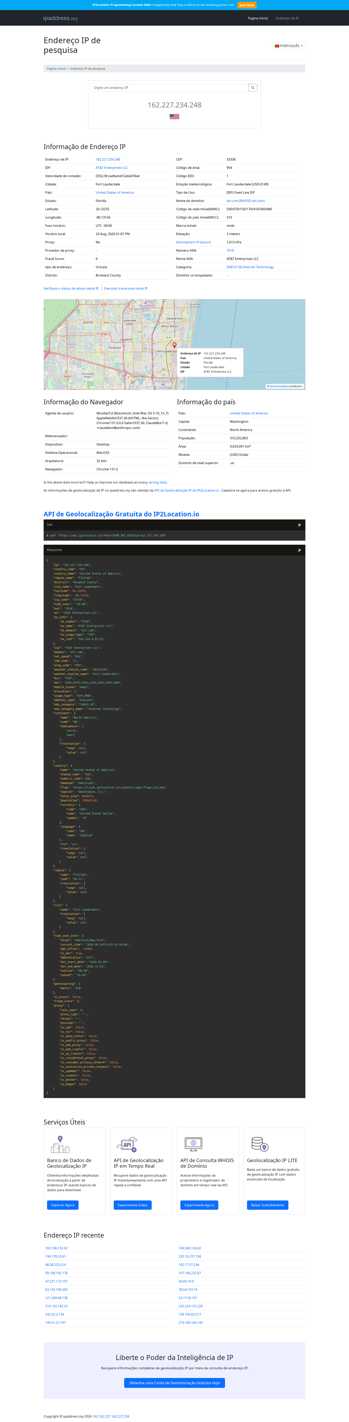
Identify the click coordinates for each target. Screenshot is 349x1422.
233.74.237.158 (190, 1256)
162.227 (104, 1416)
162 (95, 1416)
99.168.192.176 (56, 1273)
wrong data (158, 482)
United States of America (115, 192)
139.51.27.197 (55, 1322)
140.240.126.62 (190, 1248)
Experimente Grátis (132, 1205)
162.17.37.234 (189, 1264)
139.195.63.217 (190, 1314)
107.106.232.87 (190, 1273)
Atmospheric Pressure (193, 242)
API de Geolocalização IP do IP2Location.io (187, 490)
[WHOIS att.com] (252, 201)
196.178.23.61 (55, 1256)
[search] (253, 87)
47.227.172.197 (56, 1281)
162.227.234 (120, 1416)
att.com (232, 201)
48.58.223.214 (55, 1264)
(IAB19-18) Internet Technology (250, 267)
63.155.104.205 (56, 1289)
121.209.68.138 (56, 1298)
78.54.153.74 (188, 1289)
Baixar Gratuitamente (267, 1205)
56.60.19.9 (186, 1281)
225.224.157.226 (191, 1306)
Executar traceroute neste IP (126, 288)
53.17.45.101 (188, 1298)
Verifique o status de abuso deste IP (71, 288)
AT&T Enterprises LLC (112, 167)
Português (289, 46)
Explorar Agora (62, 1205)
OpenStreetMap (279, 386)
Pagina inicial (258, 18)
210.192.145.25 (56, 1306)
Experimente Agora (199, 1205)
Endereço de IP (287, 18)
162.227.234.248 (108, 159)
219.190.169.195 (191, 1322)
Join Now (247, 5)
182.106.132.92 (56, 1248)
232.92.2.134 (54, 1314)
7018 (230, 250)
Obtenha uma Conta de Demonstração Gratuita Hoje (174, 1382)
